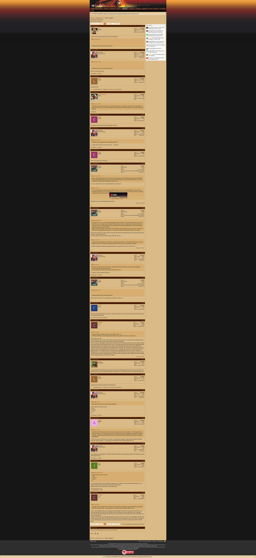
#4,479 (142, 460)
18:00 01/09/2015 (95, 359)
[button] (121, 8)
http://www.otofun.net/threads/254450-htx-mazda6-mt (134, 170)
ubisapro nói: (95, 429)
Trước (92, 23)
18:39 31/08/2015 (95, 92)
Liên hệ (140, 541)
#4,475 (142, 374)
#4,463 (142, 76)
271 (115, 23)
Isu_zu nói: (95, 239)
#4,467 (142, 150)
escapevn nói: (96, 140)
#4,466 (142, 128)
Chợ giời (145, 8)
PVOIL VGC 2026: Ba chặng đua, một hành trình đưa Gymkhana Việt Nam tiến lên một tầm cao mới (116, 13)
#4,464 (142, 92)
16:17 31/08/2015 (95, 25)
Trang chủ (112, 8)
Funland (138, 8)
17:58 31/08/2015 (95, 76)
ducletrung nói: (96, 39)
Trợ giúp (154, 541)
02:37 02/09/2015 (95, 390)
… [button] (97, 23)
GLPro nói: (95, 264)
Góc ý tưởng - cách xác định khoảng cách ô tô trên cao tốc (156, 28)
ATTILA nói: (95, 504)
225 (107, 23)
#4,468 (142, 163)
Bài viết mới (149, 25)
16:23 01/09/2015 (95, 252)
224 (105, 23)
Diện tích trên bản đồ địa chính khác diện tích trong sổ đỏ (155, 35)
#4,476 (142, 390)
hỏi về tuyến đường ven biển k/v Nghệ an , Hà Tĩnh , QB (156, 38)
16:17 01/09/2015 (95, 163)
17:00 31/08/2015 (95, 50)
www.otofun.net (141, 172)
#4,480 (142, 492)
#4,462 (142, 50)
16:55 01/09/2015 (95, 277)
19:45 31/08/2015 (95, 128)
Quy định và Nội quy (147, 541)
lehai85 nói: (95, 401)
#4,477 (142, 417)
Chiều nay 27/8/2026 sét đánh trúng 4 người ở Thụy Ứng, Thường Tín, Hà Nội (155, 31)
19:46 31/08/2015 (95, 150)
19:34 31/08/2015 (95, 114)
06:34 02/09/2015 (95, 460)
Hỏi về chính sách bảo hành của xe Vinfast (156, 55)
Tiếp (118, 23)
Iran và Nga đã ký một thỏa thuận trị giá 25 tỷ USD (156, 58)
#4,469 (142, 208)
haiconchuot (94, 21)
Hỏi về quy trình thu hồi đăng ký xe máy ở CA (156, 45)
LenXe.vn (106, 8)
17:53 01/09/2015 (95, 320)
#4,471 (142, 277)
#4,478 (142, 443)
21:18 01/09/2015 (95, 374)
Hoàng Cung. (141, 57)
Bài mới (118, 8)
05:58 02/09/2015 (95, 443)
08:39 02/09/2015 (95, 492)
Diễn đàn (125, 8)
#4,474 (142, 359)
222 (99, 23)
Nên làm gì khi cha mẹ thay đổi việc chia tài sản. (156, 51)
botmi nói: (95, 187)
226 (110, 23)
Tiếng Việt (94, 541)
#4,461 (142, 25)
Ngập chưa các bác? (154, 48)
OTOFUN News (160, 541)
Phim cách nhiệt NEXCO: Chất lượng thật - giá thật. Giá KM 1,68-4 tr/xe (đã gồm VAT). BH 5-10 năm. (129, 556)
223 (102, 23)
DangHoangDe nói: (97, 472)
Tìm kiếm (92, 10)
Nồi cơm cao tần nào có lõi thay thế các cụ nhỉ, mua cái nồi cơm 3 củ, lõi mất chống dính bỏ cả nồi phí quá (156, 42)
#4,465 (142, 114)
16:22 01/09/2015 (95, 208)
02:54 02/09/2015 (95, 417)
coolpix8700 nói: (96, 220)
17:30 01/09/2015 (95, 303)
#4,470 (142, 252)
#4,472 (142, 303)
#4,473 (142, 320)
